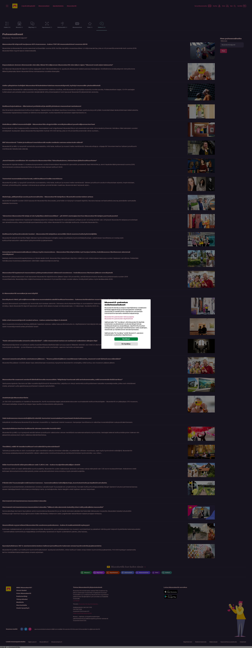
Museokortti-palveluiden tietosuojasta (119, 317)
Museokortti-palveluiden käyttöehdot (119, 319)
